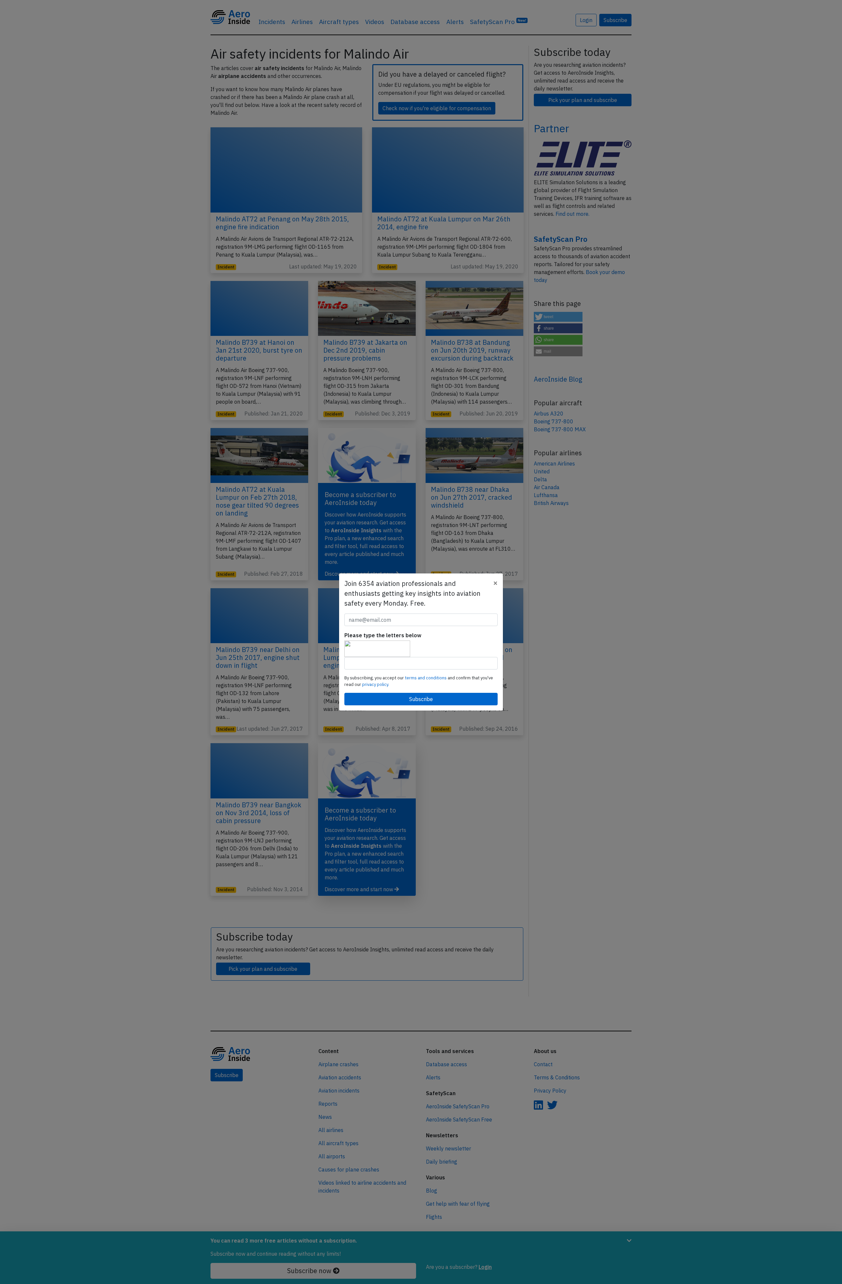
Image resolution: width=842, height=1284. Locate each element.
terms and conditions (426, 678)
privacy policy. (375, 684)
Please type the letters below (382, 635)
